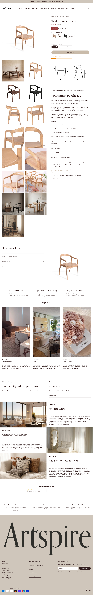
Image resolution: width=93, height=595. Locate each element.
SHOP (20, 8)
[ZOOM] (43, 55)
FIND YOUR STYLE (44, 8)
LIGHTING (34, 8)
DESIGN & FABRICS (63, 8)
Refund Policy (5, 568)
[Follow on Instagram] (90, 590)
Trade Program (6, 575)
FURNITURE (27, 8)
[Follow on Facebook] (86, 590)
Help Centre (5, 563)
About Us (4, 561)
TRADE (72, 8)
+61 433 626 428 (33, 573)
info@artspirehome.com (35, 577)
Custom (71, 36)
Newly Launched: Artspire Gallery (6, 578)
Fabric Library (5, 566)
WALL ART (53, 8)
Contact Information (7, 572)
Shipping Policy (6, 570)
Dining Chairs (54, 16)
